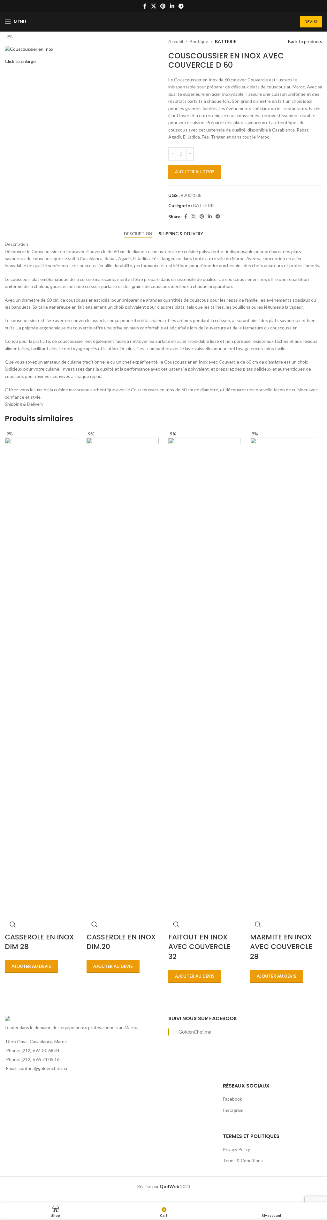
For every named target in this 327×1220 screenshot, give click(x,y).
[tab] (138, 234)
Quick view (13, 924)
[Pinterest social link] (163, 6)
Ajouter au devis (195, 171)
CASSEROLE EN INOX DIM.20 (121, 942)
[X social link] (153, 6)
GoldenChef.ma (195, 1032)
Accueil (175, 41)
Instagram (233, 1110)
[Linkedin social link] (172, 6)
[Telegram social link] (181, 6)
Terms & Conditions (243, 1160)
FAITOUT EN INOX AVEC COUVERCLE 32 (199, 947)
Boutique (199, 41)
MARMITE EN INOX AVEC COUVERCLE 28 (281, 947)
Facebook (232, 1099)
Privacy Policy (236, 1149)
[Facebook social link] (145, 6)
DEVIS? (311, 21)
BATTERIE (225, 41)
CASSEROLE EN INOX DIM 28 (39, 942)
